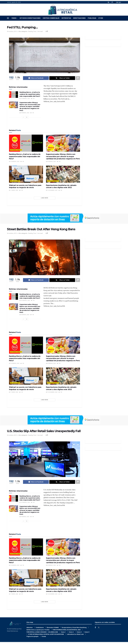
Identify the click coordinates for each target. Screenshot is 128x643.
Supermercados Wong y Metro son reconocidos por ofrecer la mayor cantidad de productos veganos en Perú (30, 106)
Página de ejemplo (32, 636)
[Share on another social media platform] (78, 78)
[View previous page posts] (23, 117)
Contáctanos (40, 627)
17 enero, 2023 (14, 190)
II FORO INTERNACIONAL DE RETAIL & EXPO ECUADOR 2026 (46, 634)
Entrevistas (66, 18)
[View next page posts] (26, 117)
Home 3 (79, 632)
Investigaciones (79, 18)
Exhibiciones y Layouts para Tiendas (38, 629)
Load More (44, 198)
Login (119, 2)
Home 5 (86, 632)
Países (14, 18)
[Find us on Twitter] (114, 2)
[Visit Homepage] (63, 10)
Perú (49, 150)
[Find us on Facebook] (95, 627)
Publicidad (92, 18)
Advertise (29, 627)
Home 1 (63, 632)
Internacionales (16, 150)
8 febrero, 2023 (24, 112)
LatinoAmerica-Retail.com (75, 634)
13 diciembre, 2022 (52, 190)
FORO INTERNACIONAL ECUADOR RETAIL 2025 (66, 629)
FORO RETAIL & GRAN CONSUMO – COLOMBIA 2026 (42, 632)
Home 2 (71, 632)
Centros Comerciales (51, 18)
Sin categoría (23, 31)
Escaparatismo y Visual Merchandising (74, 627)
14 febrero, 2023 (25, 98)
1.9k (33, 98)
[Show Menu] (8, 18)
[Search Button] (108, 2)
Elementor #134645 (53, 627)
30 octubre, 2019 (12, 31)
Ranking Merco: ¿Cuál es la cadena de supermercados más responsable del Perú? (30, 94)
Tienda (44, 636)
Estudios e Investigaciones (30, 18)
